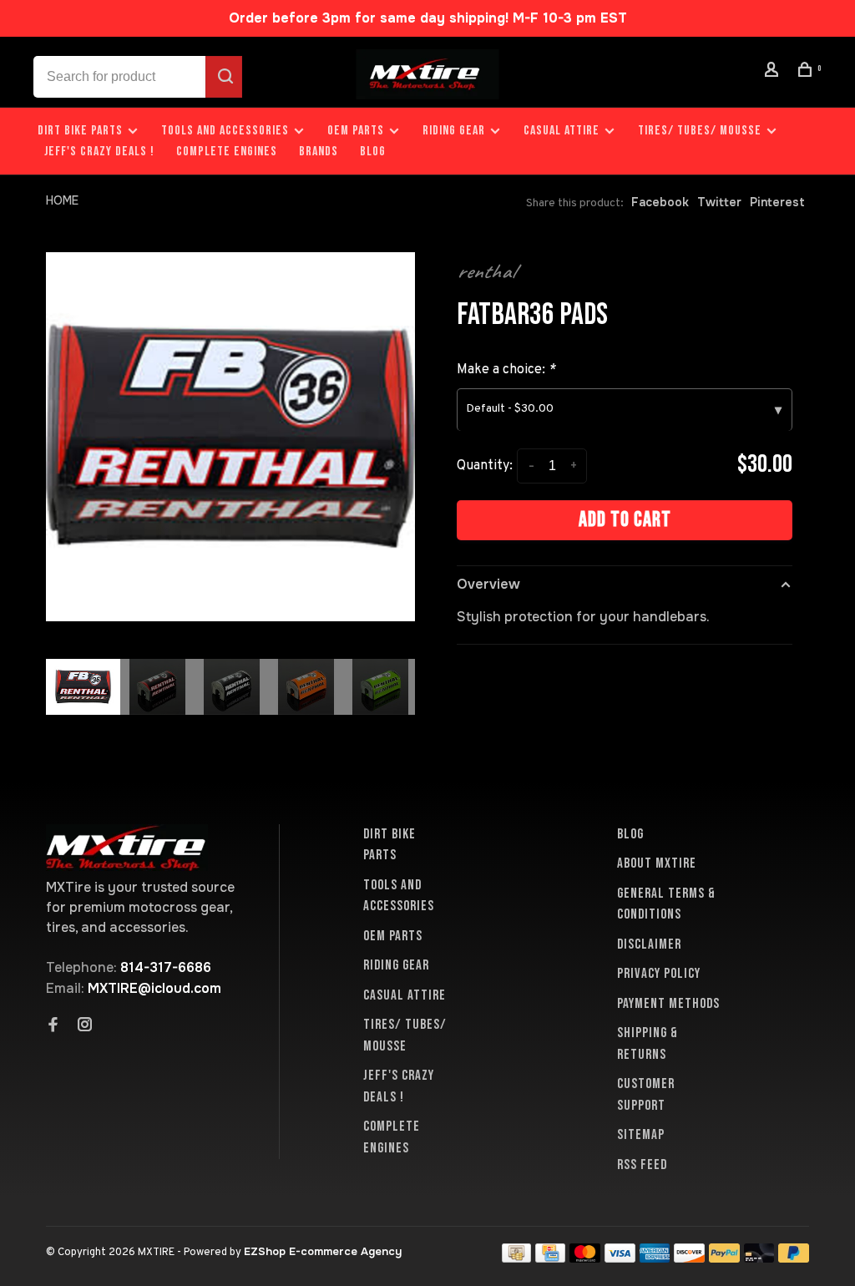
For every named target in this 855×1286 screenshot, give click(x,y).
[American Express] (655, 1258)
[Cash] (517, 1258)
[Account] (774, 72)
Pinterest (777, 202)
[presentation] (83, 687)
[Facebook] (53, 1026)
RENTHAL (486, 271)
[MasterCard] (584, 1258)
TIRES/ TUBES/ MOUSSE (699, 131)
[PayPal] (724, 1258)
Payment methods (668, 1003)
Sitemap (641, 1135)
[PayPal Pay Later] (793, 1258)
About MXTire (656, 863)
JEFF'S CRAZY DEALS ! (99, 151)
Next (423, 756)
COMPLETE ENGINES (226, 151)
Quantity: (485, 466)
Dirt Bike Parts (82, 131)
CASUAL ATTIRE (562, 131)
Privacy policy (659, 973)
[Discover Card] (689, 1258)
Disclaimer (649, 944)
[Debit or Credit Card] (759, 1258)
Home (62, 200)
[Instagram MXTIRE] (85, 1026)
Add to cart (625, 520)
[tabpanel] (230, 436)
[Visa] (620, 1258)
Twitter (719, 202)
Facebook (660, 202)
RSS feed (642, 1165)
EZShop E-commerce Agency (323, 1251)
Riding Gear (453, 131)
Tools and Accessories (225, 131)
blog (373, 151)
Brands (318, 151)
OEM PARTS (355, 131)
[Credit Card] (550, 1258)
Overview (488, 584)
